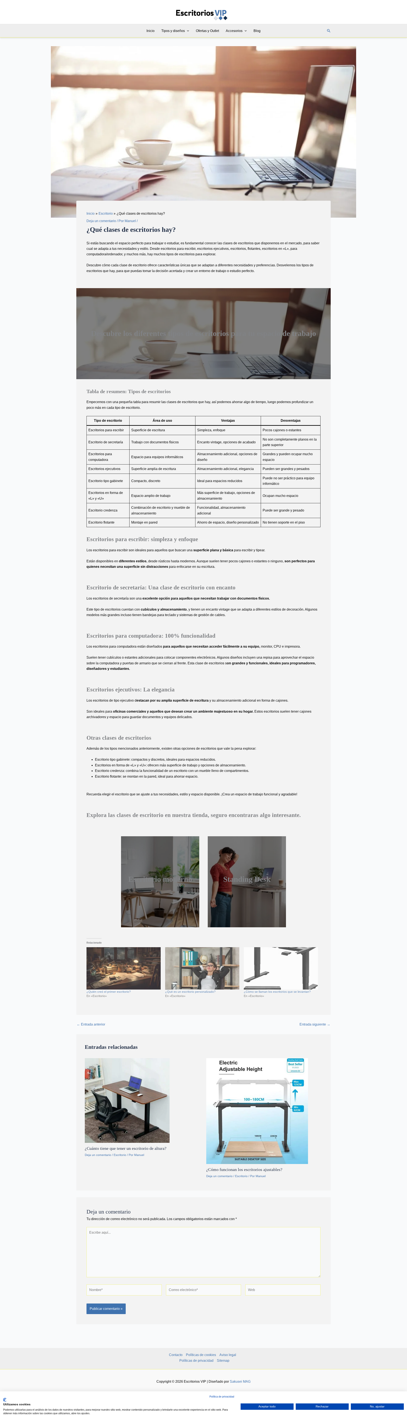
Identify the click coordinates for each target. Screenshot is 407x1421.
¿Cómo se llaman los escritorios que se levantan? (277, 991)
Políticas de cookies (201, 1355)
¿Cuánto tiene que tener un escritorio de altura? (125, 1148)
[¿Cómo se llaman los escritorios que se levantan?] (281, 968)
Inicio (150, 31)
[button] (187, 31)
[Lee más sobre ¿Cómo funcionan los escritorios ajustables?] (257, 1111)
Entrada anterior (91, 1024)
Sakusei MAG (240, 1381)
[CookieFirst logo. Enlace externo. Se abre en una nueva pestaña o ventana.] (4, 1400)
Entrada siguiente (315, 1024)
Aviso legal (227, 1355)
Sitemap (223, 1360)
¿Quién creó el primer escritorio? (108, 991)
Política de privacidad (221, 1396)
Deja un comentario (101, 221)
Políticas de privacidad (196, 1360)
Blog (257, 31)
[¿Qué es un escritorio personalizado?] (202, 968)
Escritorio (120, 1155)
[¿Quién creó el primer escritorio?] (123, 968)
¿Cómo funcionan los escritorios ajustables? (244, 1169)
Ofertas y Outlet (207, 31)
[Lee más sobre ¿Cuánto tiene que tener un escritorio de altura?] (127, 1100)
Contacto (176, 1355)
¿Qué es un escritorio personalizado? (190, 991)
